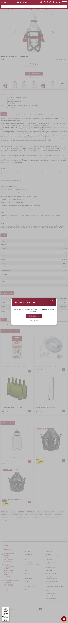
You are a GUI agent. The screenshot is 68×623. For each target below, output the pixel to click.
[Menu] (8, 608)
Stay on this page (34, 320)
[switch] (5, 620)
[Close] (52, 300)
